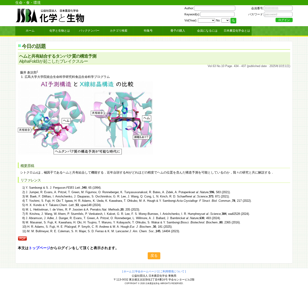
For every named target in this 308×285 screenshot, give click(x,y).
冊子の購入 (177, 30)
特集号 (148, 30)
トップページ (39, 248)
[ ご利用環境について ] (172, 271)
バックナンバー (89, 30)
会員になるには (207, 30)
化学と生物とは (59, 30)
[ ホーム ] (127, 271)
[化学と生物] (50, 21)
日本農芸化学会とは (237, 30)
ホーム (30, 30)
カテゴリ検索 (118, 30)
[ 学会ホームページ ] (146, 271)
